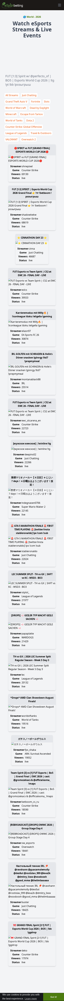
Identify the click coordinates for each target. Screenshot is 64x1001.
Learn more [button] (31, 998)
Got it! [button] (53, 997)
